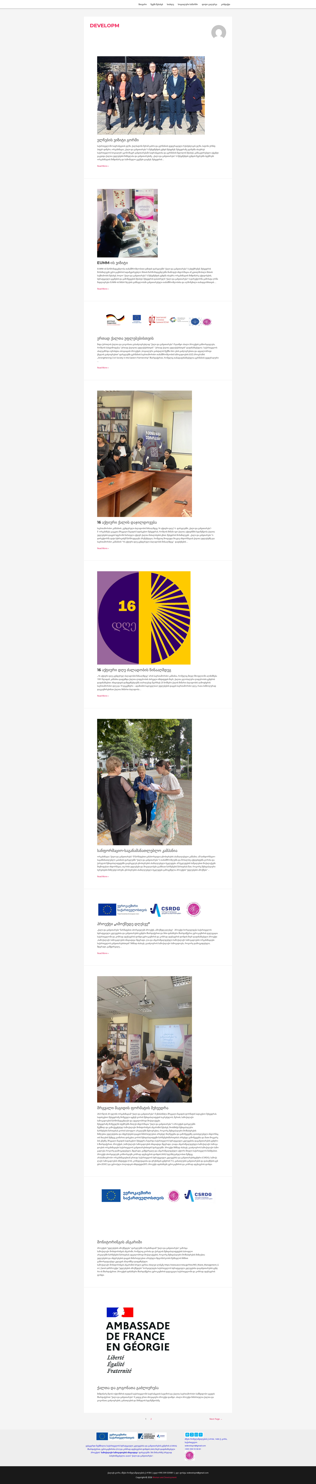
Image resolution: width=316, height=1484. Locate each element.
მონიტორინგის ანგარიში (119, 1242)
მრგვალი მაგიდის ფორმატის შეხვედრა (132, 1108)
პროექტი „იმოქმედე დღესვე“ (124, 924)
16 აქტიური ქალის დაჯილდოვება (127, 522)
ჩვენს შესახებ (157, 4)
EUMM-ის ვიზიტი (112, 263)
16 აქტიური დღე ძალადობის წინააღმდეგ (134, 670)
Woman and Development (165, 1477)
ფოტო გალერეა (209, 4)
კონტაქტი (225, 4)
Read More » (103, 166)
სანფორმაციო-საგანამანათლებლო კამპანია (137, 850)
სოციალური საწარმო (188, 4)
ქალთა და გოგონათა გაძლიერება (128, 1388)
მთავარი (142, 4)
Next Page (215, 1418)
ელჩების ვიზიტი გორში (118, 140)
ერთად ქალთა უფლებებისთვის (125, 338)
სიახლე (170, 4)
